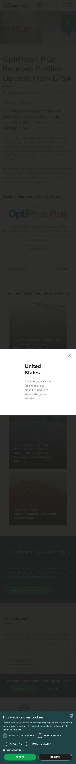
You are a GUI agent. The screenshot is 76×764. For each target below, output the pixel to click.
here (34, 381)
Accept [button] (20, 757)
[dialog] (38, 737)
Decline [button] (55, 757)
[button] (38, 750)
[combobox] (71, 716)
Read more (15, 729)
